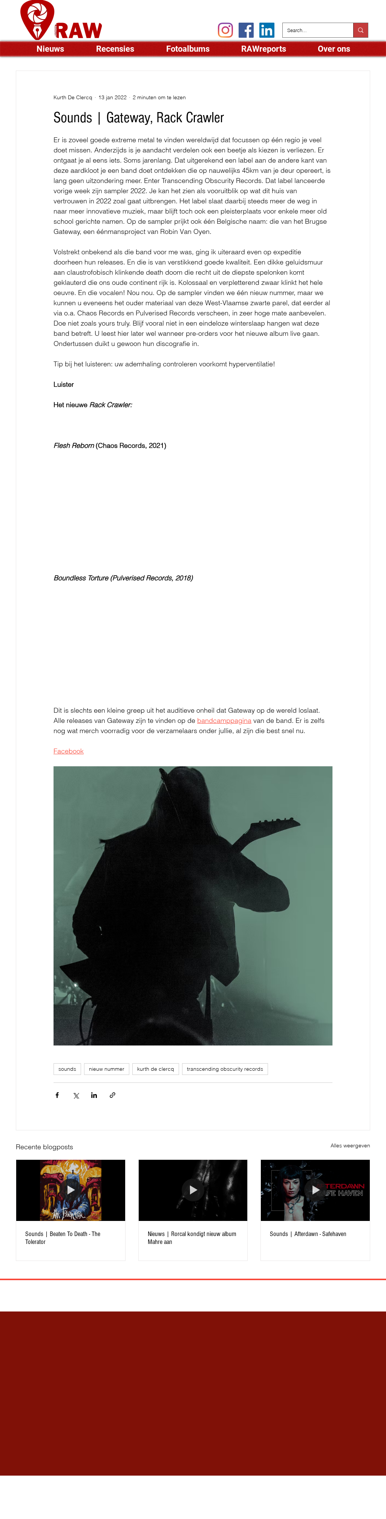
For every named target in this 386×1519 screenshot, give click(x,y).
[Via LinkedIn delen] (94, 1095)
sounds (67, 1068)
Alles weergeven (350, 1145)
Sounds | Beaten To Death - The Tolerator (62, 1238)
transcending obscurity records (225, 1068)
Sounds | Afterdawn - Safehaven (308, 1234)
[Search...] (360, 30)
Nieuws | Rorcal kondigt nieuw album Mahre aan (192, 1238)
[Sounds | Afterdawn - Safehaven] (315, 1190)
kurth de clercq (155, 1068)
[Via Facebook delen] (57, 1095)
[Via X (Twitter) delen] (75, 1095)
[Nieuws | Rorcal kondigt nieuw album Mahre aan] (193, 1190)
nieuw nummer (106, 1068)
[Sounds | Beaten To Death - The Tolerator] (70, 1190)
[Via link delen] (112, 1095)
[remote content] (119, 418)
